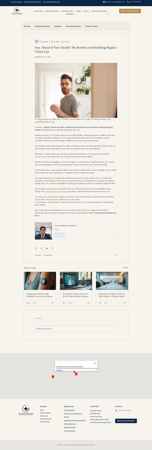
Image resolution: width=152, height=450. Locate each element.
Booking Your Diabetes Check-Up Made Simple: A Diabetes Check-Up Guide (112, 295)
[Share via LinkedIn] (47, 248)
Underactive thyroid (42, 26)
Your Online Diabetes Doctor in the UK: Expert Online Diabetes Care (75, 295)
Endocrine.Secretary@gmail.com (115, 2)
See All (125, 268)
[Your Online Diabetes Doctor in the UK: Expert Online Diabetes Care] (76, 281)
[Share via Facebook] (36, 248)
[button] (38, 11)
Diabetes (57, 26)
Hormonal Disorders (73, 26)
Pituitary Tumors (91, 26)
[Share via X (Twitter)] (41, 248)
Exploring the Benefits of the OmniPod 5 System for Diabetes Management (39, 295)
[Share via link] (52, 248)
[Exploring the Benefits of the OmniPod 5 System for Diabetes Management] (40, 281)
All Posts (27, 26)
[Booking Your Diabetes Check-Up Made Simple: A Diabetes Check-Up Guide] (112, 281)
